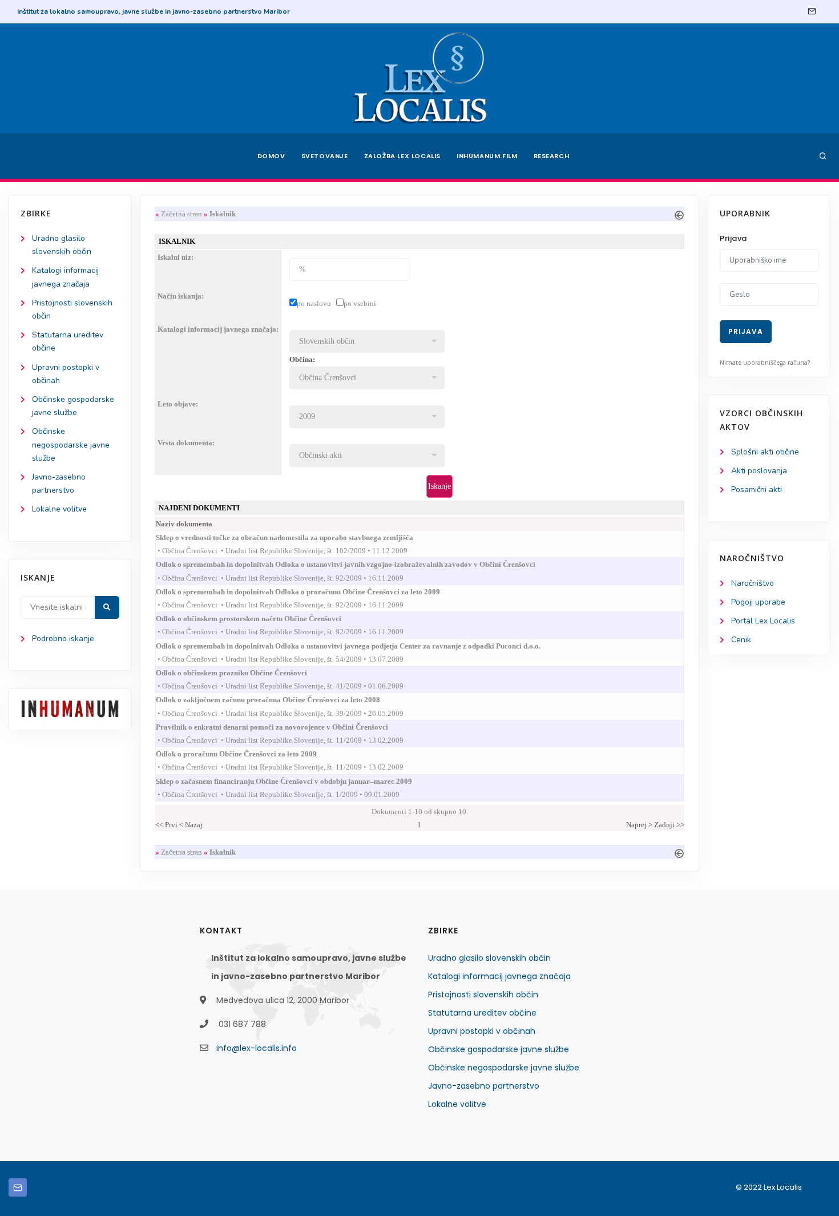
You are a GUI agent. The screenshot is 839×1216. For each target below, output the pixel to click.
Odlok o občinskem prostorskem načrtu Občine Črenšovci (259, 618)
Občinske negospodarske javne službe (71, 444)
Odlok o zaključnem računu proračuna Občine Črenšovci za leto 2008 (278, 699)
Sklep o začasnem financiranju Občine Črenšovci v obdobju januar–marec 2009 (294, 781)
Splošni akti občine (765, 451)
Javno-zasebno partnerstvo (483, 1086)
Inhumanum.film (487, 155)
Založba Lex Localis (402, 155)
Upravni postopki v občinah (481, 1031)
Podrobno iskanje (63, 638)
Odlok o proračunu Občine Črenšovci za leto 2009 (246, 754)
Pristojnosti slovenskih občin (483, 994)
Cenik (741, 639)
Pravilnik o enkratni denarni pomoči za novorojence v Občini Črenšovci (282, 727)
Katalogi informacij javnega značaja (499, 976)
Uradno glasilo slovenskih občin (489, 958)
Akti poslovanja (759, 470)
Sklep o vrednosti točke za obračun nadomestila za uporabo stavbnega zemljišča (295, 537)
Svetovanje (324, 155)
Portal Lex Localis (763, 620)
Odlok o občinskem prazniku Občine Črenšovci (242, 673)
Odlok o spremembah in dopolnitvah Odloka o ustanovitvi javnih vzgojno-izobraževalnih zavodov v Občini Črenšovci (356, 564)
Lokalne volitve (59, 509)
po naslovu (314, 303)
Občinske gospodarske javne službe (498, 1049)
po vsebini (360, 303)
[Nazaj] (679, 214)
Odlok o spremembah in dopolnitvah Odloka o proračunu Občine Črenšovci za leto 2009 (308, 591)
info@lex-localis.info (256, 1048)
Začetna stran (181, 214)
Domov (271, 155)
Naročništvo (752, 583)
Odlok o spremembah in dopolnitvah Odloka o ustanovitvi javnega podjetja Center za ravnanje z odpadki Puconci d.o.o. (358, 646)
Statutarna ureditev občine (482, 1012)
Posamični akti (756, 489)
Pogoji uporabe (758, 602)
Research (552, 155)
